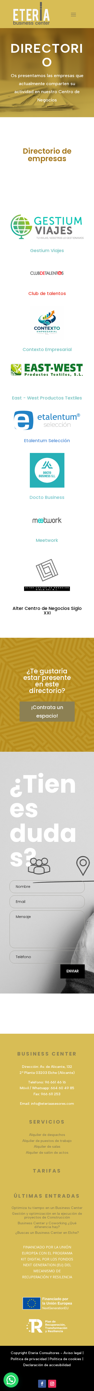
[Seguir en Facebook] (42, 1384)
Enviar (72, 971)
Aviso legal (72, 1353)
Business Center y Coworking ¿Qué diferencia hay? (47, 1225)
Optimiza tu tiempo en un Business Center (47, 1208)
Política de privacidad (29, 1359)
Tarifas (47, 1170)
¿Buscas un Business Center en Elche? (47, 1233)
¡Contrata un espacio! (47, 711)
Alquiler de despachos (47, 1135)
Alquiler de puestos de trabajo (47, 1141)
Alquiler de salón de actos (47, 1152)
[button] (11, 1379)
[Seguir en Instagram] (52, 1384)
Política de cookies (65, 1359)
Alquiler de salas (47, 1146)
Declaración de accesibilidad (47, 1365)
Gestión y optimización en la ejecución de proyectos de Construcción (47, 1215)
